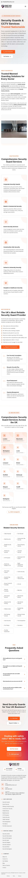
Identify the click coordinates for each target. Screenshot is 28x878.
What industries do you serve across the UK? (12, 681)
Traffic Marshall (7, 533)
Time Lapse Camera (6, 572)
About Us (5, 856)
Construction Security (7, 808)
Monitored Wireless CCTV (7, 565)
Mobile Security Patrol (7, 545)
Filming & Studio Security (21, 615)
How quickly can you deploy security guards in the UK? (12, 667)
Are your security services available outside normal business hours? (12, 688)
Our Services (6, 56)
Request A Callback (13, 723)
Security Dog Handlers (7, 578)
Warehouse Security (6, 551)
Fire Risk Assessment (6, 631)
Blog (4, 863)
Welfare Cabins (7, 609)
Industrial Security (20, 551)
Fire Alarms (20, 625)
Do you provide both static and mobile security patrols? (11, 674)
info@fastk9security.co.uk (8, 1)
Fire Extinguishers (21, 620)
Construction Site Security (21, 539)
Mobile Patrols (6, 810)
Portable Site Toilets (20, 609)
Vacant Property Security (21, 545)
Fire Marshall (20, 533)
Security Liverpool (6, 844)
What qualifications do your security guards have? (12, 659)
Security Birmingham (7, 838)
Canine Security (21, 571)
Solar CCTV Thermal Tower (21, 578)
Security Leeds (6, 840)
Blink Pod (20, 590)
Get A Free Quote (9, 51)
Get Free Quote (14, 748)
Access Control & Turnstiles (8, 584)
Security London (6, 833)
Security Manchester (7, 836)
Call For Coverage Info (15, 512)
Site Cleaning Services (7, 615)
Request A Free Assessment (11, 347)
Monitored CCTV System (21, 558)
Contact (4, 867)
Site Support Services (7, 596)
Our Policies (5, 861)
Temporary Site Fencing (7, 603)
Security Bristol (6, 846)
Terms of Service (6, 865)
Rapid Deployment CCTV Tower (20, 565)
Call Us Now (15, 718)
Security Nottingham (7, 849)
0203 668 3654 (15, 754)
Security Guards (6, 802)
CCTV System (7, 557)
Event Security (7, 620)
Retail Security (7, 539)
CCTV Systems (6, 815)
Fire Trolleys (6, 625)
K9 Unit (19, 584)
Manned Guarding (6, 590)
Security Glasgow (6, 842)
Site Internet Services (20, 603)
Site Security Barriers (20, 596)
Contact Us (5, 859)
